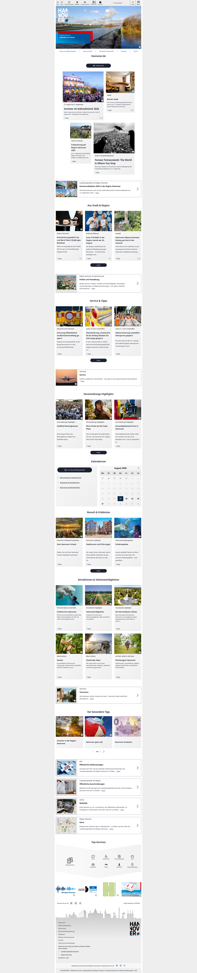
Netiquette (61, 934)
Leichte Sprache (85, 4)
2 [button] (138, 478)
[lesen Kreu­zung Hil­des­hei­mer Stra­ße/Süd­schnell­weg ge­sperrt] (69, 331)
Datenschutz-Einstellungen (66, 943)
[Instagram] (75, 903)
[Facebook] (71, 903)
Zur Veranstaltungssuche (76, 470)
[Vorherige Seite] (93, 751)
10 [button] (103, 488)
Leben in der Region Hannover (67, 51)
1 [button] (132, 478)
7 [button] (126, 483)
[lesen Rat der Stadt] (120, 92)
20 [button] (120, 493)
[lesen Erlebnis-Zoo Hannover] (69, 608)
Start (57, 4)
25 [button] (109, 499)
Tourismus (123, 51)
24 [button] (103, 499)
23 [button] (138, 493)
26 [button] (114, 499)
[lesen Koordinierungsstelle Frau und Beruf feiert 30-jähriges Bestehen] (69, 236)
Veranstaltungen (69, 4)
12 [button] (114, 488)
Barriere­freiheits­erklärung (66, 931)
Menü (138, 4)
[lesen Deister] (69, 656)
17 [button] (103, 493)
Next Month (138, 468)
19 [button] (114, 493)
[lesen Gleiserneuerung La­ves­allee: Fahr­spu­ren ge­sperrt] (127, 331)
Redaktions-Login (63, 957)
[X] (80, 903)
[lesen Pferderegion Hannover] (127, 656)
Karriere (100, 4)
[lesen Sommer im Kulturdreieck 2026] (83, 96)
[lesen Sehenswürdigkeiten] (98, 608)
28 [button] (109, 478)
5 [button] (114, 483)
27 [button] (103, 478)
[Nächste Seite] (104, 751)
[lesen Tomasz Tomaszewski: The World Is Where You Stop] (114, 149)
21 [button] (126, 493)
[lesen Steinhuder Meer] (98, 656)
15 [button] (132, 488)
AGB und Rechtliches (64, 925)
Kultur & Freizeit (87, 51)
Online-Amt (93, 4)
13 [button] (120, 488)
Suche (133, 4)
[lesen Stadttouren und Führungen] (98, 542)
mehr (98, 265)
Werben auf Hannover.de (66, 937)
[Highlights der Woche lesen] (98, 27)
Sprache (77, 4)
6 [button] (120, 483)
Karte (61, 4)
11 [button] (109, 488)
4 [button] (108, 483)
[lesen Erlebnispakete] (127, 542)
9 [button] (138, 483)
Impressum (61, 922)
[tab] (97, 751)
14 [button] (126, 488)
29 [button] (114, 478)
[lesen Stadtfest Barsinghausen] (69, 424)
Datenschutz (62, 928)
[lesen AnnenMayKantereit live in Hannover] (127, 424)
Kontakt (60, 940)
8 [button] (132, 483)
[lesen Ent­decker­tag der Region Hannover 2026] (80, 143)
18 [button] (109, 493)
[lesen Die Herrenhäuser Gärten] (127, 608)
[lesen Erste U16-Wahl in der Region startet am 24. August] (98, 236)
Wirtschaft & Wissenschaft (106, 51)
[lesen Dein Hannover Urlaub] (69, 542)
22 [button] (132, 493)
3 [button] (102, 483)
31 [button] (126, 478)
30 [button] (120, 478)
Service (136, 51)
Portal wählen (118, 3)
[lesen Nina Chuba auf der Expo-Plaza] (98, 424)
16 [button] (138, 488)
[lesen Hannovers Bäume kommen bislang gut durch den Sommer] (127, 236)
